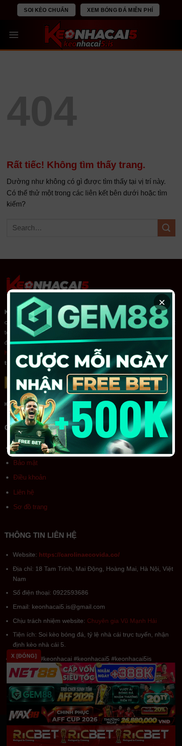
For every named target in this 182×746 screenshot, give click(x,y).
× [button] (162, 302)
